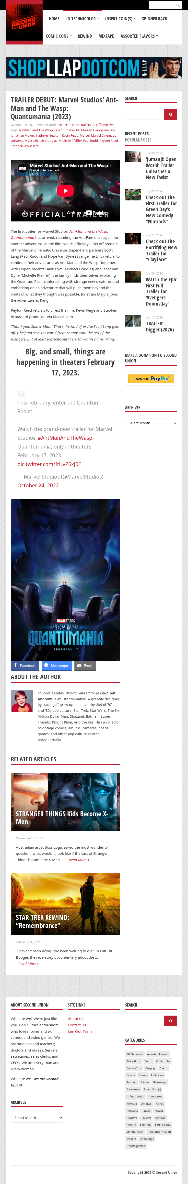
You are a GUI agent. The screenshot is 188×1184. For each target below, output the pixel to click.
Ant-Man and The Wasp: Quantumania (47, 130)
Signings (145, 1124)
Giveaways (159, 1082)
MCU (28, 140)
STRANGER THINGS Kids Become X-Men (62, 817)
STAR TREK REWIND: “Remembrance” (43, 921)
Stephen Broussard (25, 146)
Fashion (132, 1082)
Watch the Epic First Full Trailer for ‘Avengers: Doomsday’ (161, 291)
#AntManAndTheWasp (65, 437)
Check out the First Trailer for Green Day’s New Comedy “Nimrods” (161, 209)
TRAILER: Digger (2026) (160, 326)
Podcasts (132, 1110)
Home (54, 19)
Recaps (146, 1110)
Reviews (132, 1117)
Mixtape (106, 36)
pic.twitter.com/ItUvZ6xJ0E (49, 464)
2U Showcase (135, 1054)
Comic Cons (57, 36)
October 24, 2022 (38, 485)
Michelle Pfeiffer (70, 140)
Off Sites (146, 1103)
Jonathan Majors (23, 135)
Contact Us (77, 1024)
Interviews (155, 1096)
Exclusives (157, 1075)
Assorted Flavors (138, 36)
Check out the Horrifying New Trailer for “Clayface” (161, 250)
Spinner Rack (154, 19)
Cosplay (150, 1068)
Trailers (86, 124)
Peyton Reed (108, 140)
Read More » (79, 859)
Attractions (134, 1061)
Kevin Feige (70, 135)
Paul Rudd (90, 140)
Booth (148, 1061)
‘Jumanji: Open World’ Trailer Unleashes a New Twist (161, 168)
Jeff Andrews (105, 124)
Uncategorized (136, 1146)
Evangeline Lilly (104, 130)
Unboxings (147, 1138)
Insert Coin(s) (118, 19)
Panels (159, 1103)
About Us (75, 1018)
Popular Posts (138, 140)
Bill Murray (84, 130)
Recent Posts (137, 133)
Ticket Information (159, 1131)
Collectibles (163, 1061)
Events (163, 1068)
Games (145, 1082)
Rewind (85, 36)
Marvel (85, 135)
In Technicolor (81, 19)
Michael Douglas (45, 140)
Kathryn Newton (48, 135)
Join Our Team (80, 1031)
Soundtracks (163, 1124)
